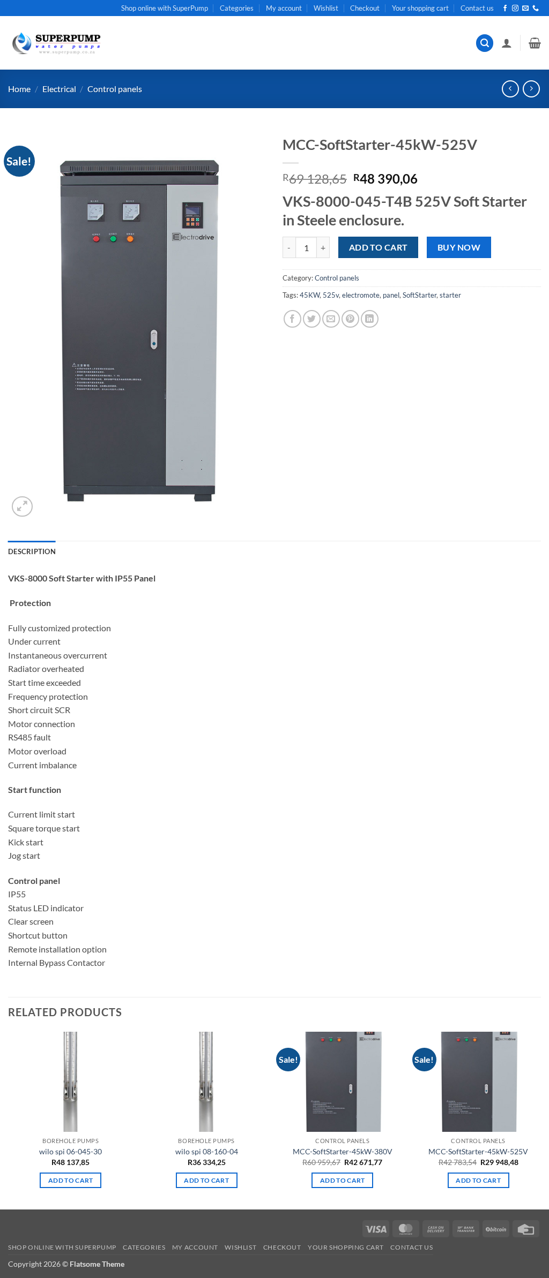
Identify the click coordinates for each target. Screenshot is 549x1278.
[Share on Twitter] (312, 319)
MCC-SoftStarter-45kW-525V (478, 1151)
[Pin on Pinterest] (350, 319)
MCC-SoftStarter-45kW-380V (342, 1151)
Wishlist (326, 8)
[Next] (540, 1119)
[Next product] (510, 88)
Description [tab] (32, 551)
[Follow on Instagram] (515, 8)
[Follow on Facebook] (505, 8)
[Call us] (535, 8)
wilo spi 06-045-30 (70, 1151)
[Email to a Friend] (331, 319)
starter (450, 295)
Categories (237, 8)
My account (284, 8)
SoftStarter (419, 295)
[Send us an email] (525, 8)
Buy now (458, 247)
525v (331, 295)
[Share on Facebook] (292, 319)
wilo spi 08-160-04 (206, 1151)
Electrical (59, 89)
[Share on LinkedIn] (370, 319)
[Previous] (9, 1119)
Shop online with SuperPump (164, 8)
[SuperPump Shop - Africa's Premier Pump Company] (55, 43)
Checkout (365, 8)
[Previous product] (531, 88)
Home (19, 89)
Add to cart (378, 247)
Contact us (477, 8)
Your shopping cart (420, 8)
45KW (310, 295)
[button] (484, 43)
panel (391, 295)
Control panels (114, 89)
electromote (361, 295)
